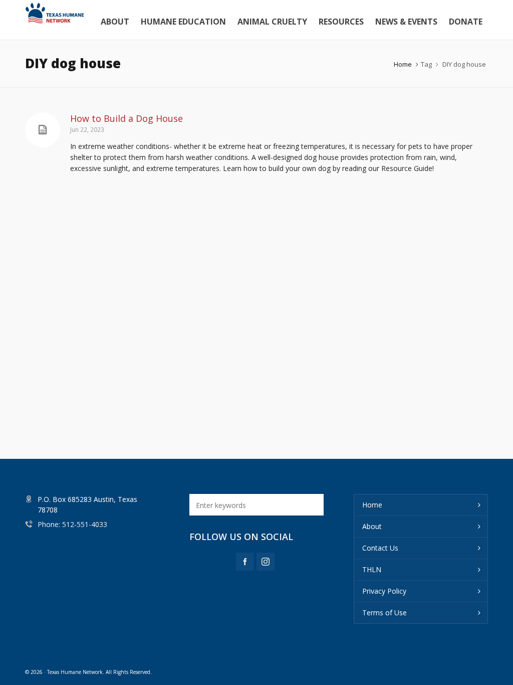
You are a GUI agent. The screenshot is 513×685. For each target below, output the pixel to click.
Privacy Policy (384, 591)
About (372, 526)
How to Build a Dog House (126, 118)
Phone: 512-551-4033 (72, 524)
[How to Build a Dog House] (42, 129)
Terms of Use (384, 612)
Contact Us (380, 548)
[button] (311, 505)
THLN (371, 569)
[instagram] (265, 562)
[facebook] (245, 562)
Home (403, 64)
